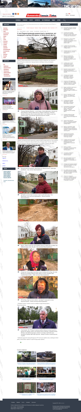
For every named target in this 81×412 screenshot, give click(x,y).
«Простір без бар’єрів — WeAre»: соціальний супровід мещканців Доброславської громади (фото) (69, 122)
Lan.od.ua (62, 403)
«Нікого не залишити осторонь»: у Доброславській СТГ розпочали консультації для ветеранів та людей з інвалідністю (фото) (68, 178)
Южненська (6, 71)
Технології (5, 34)
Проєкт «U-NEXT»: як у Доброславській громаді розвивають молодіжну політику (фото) (68, 148)
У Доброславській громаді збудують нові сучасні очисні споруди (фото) (69, 46)
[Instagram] (16, 14)
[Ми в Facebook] (13, 14)
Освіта (4, 36)
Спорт (4, 39)
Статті (31, 20)
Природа (5, 42)
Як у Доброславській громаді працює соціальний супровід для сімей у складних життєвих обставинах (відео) (69, 171)
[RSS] (18, 14)
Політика (5, 28)
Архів (58, 20)
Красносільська (7, 67)
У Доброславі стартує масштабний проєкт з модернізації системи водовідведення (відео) (67, 64)
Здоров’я (5, 47)
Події (4, 31)
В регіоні (5, 54)
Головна (18, 20)
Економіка (5, 29)
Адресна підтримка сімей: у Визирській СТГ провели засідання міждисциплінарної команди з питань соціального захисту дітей (69, 128)
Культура (5, 41)
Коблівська (6, 69)
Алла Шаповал (36, 31)
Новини (25, 20)
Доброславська (7, 72)
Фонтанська (6, 74)
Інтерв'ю (37, 20)
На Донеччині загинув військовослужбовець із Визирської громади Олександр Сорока (67, 135)
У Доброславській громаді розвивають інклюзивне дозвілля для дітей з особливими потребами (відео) (68, 141)
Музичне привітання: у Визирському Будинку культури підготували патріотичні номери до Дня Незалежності (68, 58)
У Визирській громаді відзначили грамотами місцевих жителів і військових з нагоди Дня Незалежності (69, 34)
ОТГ (4, 64)
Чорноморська (7, 75)
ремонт (27, 31)
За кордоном (6, 51)
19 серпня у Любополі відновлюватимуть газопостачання (67, 153)
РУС (66, 13)
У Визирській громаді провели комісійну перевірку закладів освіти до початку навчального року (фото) (69, 165)
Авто (4, 37)
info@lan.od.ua (20, 408)
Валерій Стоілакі (43, 31)
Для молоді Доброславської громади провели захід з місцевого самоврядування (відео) (68, 159)
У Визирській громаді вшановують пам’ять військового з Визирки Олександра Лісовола (67, 102)
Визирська (6, 66)
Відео (53, 20)
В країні (5, 55)
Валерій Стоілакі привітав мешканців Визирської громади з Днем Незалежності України (69, 70)
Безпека (5, 46)
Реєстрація (72, 15)
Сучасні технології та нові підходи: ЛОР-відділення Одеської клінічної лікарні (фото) (68, 96)
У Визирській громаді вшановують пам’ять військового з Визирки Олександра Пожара (67, 76)
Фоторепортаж (6, 49)
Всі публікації (46, 20)
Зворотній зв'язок (7, 14)
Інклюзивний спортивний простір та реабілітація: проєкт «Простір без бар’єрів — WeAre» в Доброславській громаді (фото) (68, 109)
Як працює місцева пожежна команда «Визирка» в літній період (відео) (68, 28)
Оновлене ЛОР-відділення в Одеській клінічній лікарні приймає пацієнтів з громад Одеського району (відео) (68, 83)
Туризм (5, 44)
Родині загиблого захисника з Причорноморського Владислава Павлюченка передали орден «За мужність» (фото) (69, 89)
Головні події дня (30, 27)
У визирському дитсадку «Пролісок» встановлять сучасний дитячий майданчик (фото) (69, 116)
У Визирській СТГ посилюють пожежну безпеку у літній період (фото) (69, 51)
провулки (31, 31)
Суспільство (6, 33)
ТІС (47, 31)
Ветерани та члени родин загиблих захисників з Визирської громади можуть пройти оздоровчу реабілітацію (69, 40)
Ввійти (67, 15)
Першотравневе (23, 31)
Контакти (34, 402)
